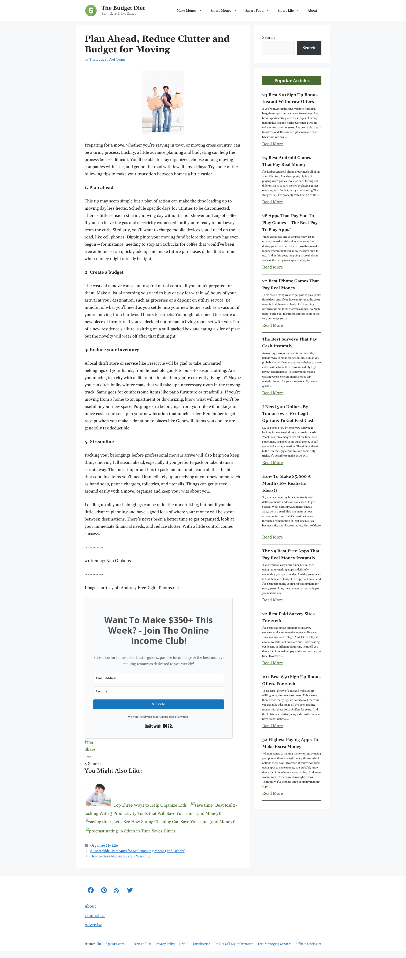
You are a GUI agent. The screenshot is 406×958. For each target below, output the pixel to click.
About (312, 10)
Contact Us (95, 915)
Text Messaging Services (274, 944)
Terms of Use (142, 944)
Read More (272, 144)
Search (268, 37)
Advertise (93, 925)
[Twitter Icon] (130, 891)
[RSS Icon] (117, 891)
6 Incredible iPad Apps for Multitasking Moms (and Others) (137, 851)
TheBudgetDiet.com (110, 944)
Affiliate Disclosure (308, 944)
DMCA (184, 944)
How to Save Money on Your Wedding (120, 856)
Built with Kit (159, 726)
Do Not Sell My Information (233, 944)
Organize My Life (104, 845)
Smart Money (220, 10)
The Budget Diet (123, 8)
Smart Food (254, 10)
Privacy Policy (165, 944)
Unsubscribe (201, 944)
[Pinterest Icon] (104, 891)
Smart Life (285, 10)
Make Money (186, 10)
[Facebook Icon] (91, 891)
